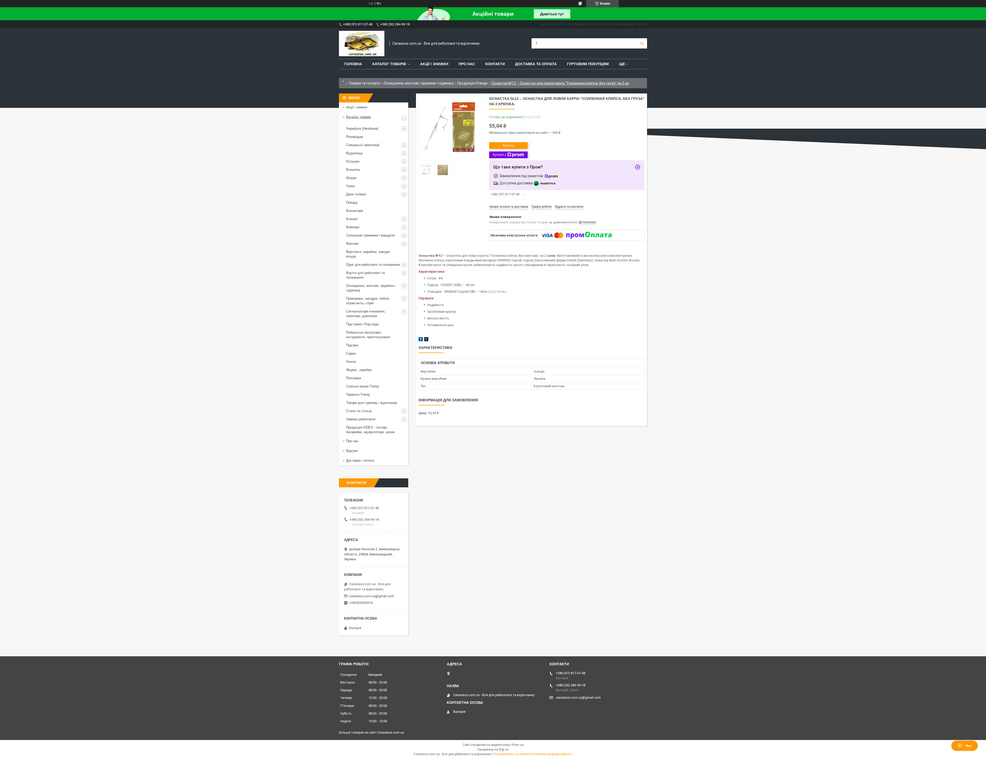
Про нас (467, 64)
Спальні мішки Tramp (362, 386)
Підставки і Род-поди (362, 324)
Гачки (350, 186)
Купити (508, 145)
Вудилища (354, 153)
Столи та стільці (359, 411)
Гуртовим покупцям (588, 64)
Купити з (499, 155)
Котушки (352, 161)
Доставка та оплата (536, 64)
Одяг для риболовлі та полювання (373, 265)
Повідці (351, 202)
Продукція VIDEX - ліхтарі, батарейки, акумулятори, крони (370, 429)
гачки (551, 256)
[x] (426, 340)
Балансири (354, 211)
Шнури (351, 178)
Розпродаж (354, 137)
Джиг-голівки (356, 194)
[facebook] (421, 340)
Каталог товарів (389, 64)
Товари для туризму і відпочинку (371, 403)
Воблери (352, 227)
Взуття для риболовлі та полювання (365, 275)
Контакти (495, 64)
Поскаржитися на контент (512, 754)
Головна (353, 64)
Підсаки (352, 345)
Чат (968, 746)
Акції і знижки (434, 64)
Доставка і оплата (360, 460)
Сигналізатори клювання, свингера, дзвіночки (365, 313)
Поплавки (353, 378)
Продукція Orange (472, 83)
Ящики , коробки (359, 370)
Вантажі (352, 243)
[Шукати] (642, 43)
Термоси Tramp (358, 394)
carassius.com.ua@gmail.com (371, 596)
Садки (351, 353)
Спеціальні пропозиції (363, 145)
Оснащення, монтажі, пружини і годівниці (419, 83)
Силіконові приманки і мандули (370, 235)
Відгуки (352, 451)
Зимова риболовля (360, 419)
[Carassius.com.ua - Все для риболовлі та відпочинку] (361, 43)
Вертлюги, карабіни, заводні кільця (368, 254)
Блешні (351, 219)
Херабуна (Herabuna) (362, 128)
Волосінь (353, 170)
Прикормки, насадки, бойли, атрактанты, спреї (368, 301)
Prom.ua (518, 745)
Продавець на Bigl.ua (493, 749)
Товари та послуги (364, 83)
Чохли (351, 362)
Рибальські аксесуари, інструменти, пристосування (368, 334)
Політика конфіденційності (553, 754)
